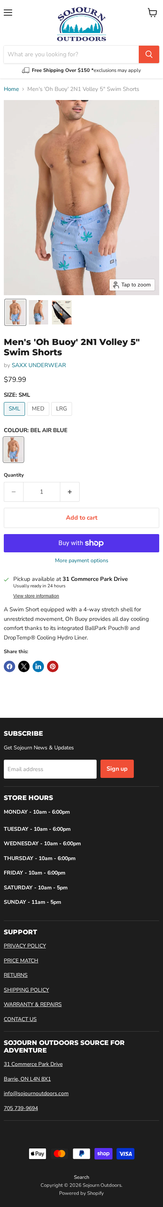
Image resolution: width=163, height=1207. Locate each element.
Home (11, 89)
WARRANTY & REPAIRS (33, 1004)
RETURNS (16, 975)
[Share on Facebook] (9, 666)
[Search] (149, 54)
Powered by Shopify (81, 1193)
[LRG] (62, 417)
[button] (15, 312)
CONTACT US (20, 1019)
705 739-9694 (21, 1108)
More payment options (81, 561)
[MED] (39, 417)
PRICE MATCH (21, 960)
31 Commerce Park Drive (33, 1064)
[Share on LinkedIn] (38, 666)
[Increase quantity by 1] (70, 492)
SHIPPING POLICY (26, 990)
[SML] (15, 417)
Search (81, 1177)
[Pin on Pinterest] (52, 666)
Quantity (14, 475)
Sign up (117, 769)
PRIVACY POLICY (25, 945)
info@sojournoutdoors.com (36, 1093)
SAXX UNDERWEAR (39, 365)
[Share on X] (24, 666)
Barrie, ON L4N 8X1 (27, 1079)
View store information (36, 596)
